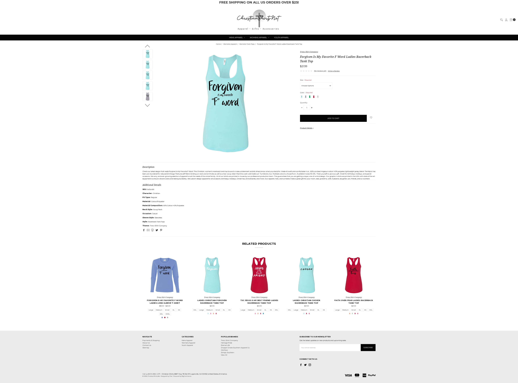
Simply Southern (227, 352)
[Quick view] (180, 259)
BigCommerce (186, 376)
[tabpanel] (164, 287)
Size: (305, 80)
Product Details (306, 128)
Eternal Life (225, 345)
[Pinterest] (161, 230)
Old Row (224, 350)
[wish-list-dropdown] (371, 117)
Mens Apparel (236, 37)
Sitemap (145, 348)
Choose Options (165, 292)
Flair (171, 376)
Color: (306, 93)
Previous (147, 46)
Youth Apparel (281, 37)
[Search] (501, 20)
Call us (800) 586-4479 (151, 374)
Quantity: (304, 103)
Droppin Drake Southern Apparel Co (235, 348)
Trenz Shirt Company (229, 340)
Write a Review (334, 71)
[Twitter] (156, 230)
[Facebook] (143, 230)
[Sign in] (506, 20)
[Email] (148, 230)
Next (147, 105)
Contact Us (146, 345)
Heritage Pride (226, 343)
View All (224, 355)
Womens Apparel (258, 37)
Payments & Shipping (151, 340)
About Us (146, 343)
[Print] (152, 230)
